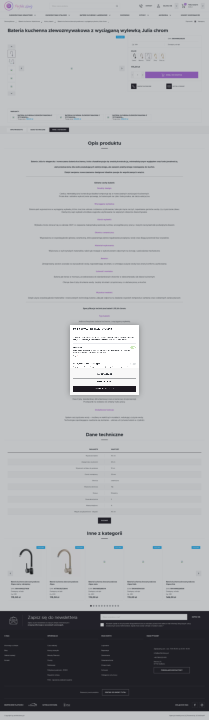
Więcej (75, 356)
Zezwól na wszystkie (104, 389)
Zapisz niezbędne (104, 381)
